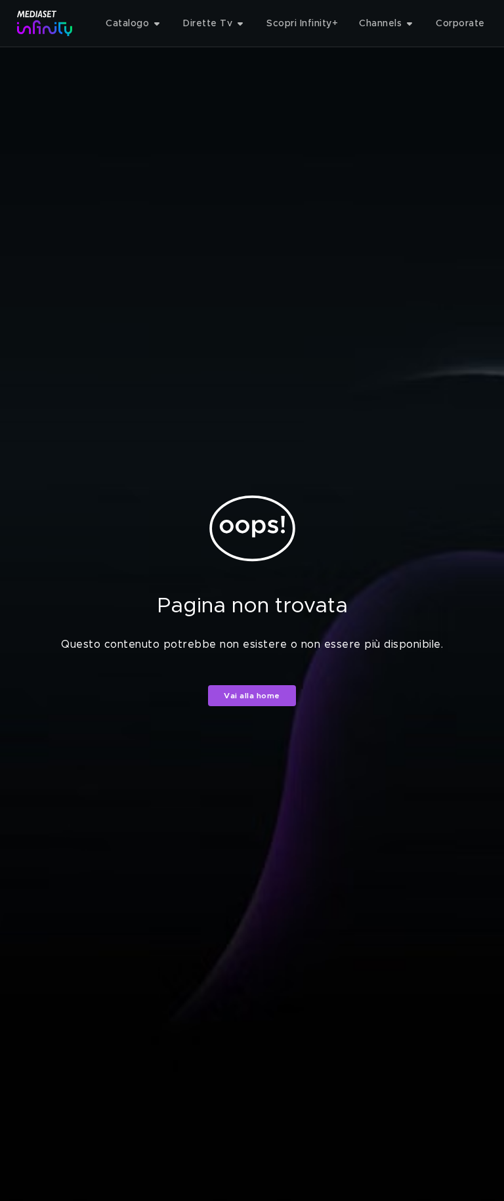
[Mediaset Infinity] (45, 23)
